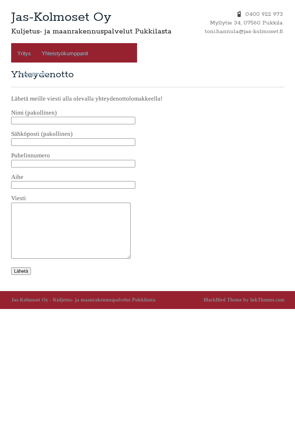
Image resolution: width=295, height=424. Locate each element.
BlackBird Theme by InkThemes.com (244, 300)
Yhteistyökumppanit (65, 53)
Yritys (24, 53)
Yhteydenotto (32, 73)
